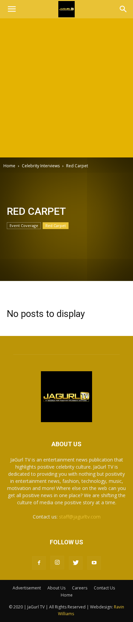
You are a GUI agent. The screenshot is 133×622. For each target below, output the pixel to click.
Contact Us (104, 588)
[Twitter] (76, 563)
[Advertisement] (66, 88)
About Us (56, 588)
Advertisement (27, 588)
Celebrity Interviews (41, 166)
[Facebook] (39, 563)
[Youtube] (94, 563)
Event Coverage (24, 225)
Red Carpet (55, 225)
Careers (79, 588)
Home (9, 166)
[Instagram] (57, 562)
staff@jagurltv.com (80, 516)
